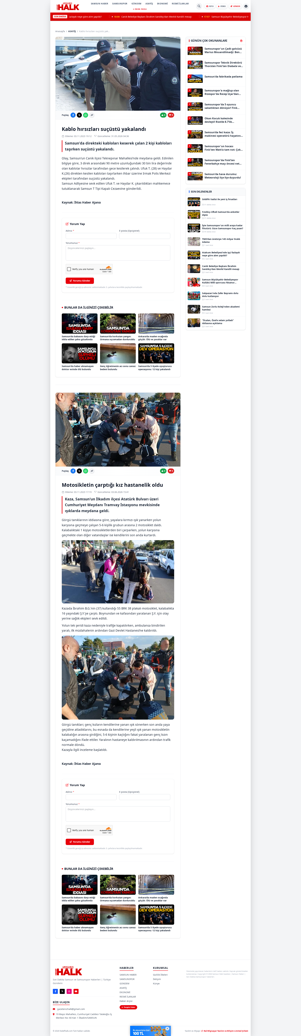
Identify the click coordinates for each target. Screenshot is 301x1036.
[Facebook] (55, 991)
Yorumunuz (73, 242)
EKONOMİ (162, 3)
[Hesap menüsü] (246, 6)
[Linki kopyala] (91, 115)
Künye (156, 983)
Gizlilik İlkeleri (160, 974)
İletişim (157, 979)
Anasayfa (60, 31)
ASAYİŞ (149, 3)
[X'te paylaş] (79, 115)
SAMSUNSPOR (119, 3)
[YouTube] (76, 991)
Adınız (70, 230)
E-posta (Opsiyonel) (129, 230)
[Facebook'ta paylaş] (73, 115)
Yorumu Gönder (81, 280)
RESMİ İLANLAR (180, 3)
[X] (62, 991)
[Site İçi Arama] (199, 6)
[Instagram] (69, 991)
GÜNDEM (136, 3)
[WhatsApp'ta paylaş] (85, 115)
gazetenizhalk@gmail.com (71, 1009)
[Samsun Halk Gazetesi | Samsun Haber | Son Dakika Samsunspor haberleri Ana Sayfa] (68, 6)
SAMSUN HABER (99, 3)
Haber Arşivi (126, 1001)
